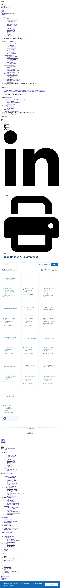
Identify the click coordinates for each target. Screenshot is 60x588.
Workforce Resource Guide (13, 80)
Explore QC (4, 14)
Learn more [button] (10, 585)
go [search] (55, 264)
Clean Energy (10, 52)
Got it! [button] (51, 584)
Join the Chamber (8, 535)
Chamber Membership (6, 97)
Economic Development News (11, 571)
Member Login (14, 111)
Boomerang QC (11, 30)
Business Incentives (12, 51)
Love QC (9, 28)
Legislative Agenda (11, 66)
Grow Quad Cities (8, 560)
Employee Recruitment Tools (14, 79)
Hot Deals (6, 109)
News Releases (17, 427)
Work (5, 17)
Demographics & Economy (19, 90)
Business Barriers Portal (13, 72)
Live (5, 27)
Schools (9, 34)
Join (2, 6)
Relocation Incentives (12, 25)
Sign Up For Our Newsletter (8, 448)
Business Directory (7, 427)
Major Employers (30, 90)
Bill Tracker (10, 68)
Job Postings (47, 427)
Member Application (11, 99)
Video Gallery (7, 569)
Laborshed (29, 91)
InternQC (9, 77)
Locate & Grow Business (7, 41)
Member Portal (10, 101)
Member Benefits (21, 99)
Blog (5, 565)
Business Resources (9, 55)
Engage (6, 105)
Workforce (6, 73)
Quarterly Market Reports (38, 91)
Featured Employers (12, 20)
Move (5, 23)
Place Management (11, 53)
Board (5, 557)
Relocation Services (12, 24)
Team (5, 556)
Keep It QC (10, 62)
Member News (7, 567)
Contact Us (54, 427)
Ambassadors (10, 108)
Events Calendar (26, 427)
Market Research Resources (11, 91)
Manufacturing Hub (12, 56)
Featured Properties (11, 48)
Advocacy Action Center (13, 70)
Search (2, 1)
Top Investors (7, 111)
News (2, 10)
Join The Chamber (30, 428)
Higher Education (22, 91)
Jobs (8, 18)
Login (4, 6)
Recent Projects (39, 90)
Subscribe (6, 572)
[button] (3, 270)
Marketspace (40, 427)
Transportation (10, 49)
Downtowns (10, 32)
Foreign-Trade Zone (12, 59)
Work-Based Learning (12, 75)
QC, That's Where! (11, 63)
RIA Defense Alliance (12, 58)
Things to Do (10, 35)
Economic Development (10, 43)
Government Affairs (9, 65)
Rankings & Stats (8, 90)
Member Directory (5, 7)
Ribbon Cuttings (11, 104)
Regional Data (4, 87)
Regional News (7, 568)
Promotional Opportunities (13, 102)
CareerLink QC (11, 76)
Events (2, 9)
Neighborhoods (11, 31)
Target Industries (11, 45)
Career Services (11, 21)
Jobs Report (10, 82)
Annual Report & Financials (11, 558)
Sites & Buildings (11, 46)
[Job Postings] (4, 419)
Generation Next (11, 107)
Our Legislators (11, 69)
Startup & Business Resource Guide (16, 60)
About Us (3, 11)
